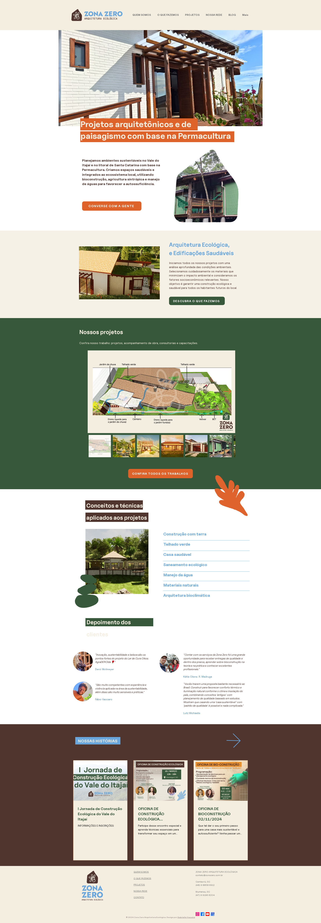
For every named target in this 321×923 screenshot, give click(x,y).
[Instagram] (197, 914)
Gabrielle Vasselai (186, 917)
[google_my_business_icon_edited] (212, 914)
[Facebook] (202, 914)
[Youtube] (207, 914)
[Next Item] (227, 391)
